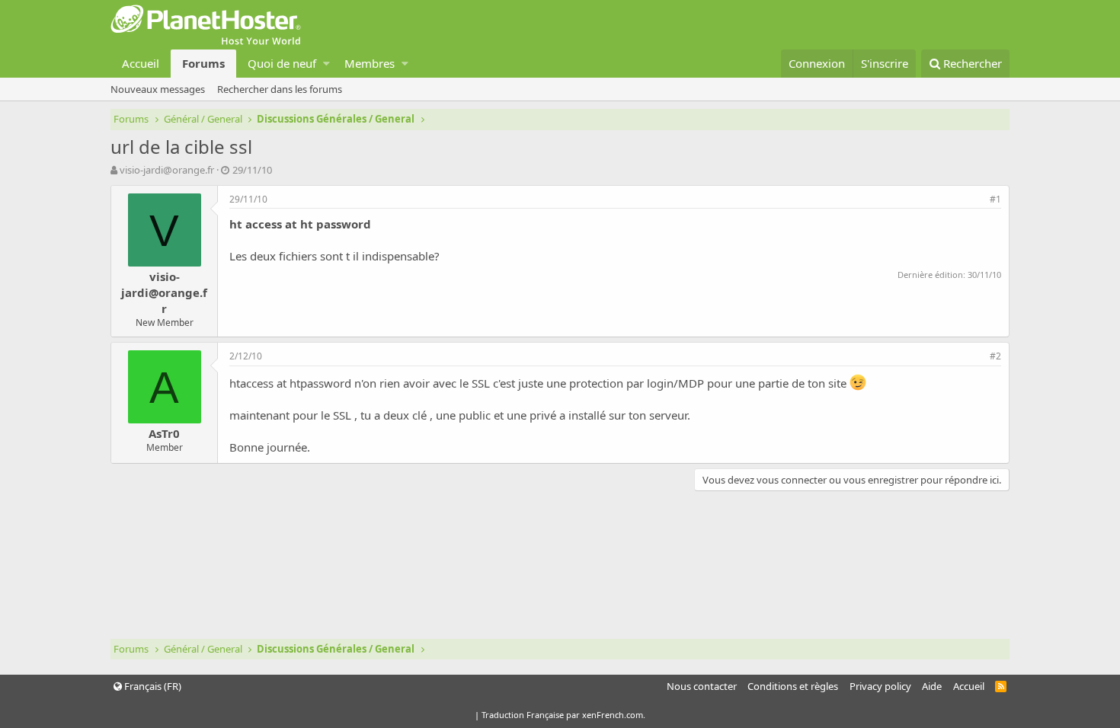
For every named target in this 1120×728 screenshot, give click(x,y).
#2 (995, 356)
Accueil (140, 63)
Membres (369, 63)
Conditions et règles (792, 686)
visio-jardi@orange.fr (167, 170)
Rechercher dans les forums (279, 89)
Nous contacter (702, 686)
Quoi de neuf (282, 63)
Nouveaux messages (157, 89)
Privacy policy (880, 686)
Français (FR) (151, 686)
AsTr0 (164, 433)
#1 (995, 199)
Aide (932, 686)
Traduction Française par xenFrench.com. (563, 714)
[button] (326, 63)
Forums (203, 63)
